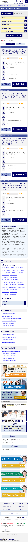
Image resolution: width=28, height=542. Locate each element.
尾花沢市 (8, 272)
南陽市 (13, 272)
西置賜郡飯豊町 (5, 292)
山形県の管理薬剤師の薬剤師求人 (9, 360)
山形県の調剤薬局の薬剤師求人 (9, 313)
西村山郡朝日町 (13, 277)
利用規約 (8, 534)
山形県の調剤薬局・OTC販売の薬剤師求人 (11, 318)
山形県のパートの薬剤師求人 (8, 342)
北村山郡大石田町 (14, 279)
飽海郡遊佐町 (13, 294)
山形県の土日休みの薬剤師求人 (9, 355)
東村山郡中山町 (5, 275)
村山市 (13, 270)
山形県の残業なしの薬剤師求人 (9, 353)
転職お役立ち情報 (7, 509)
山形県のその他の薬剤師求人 (8, 325)
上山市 (8, 270)
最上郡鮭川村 (21, 284)
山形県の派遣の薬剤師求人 (8, 339)
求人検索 (19, 5)
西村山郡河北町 (13, 275)
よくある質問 (21, 506)
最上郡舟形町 (20, 282)
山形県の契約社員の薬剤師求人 (9, 337)
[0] (21, 2)
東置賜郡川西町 (21, 287)
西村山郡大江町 (5, 279)
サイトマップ (3, 534)
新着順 (10, 43)
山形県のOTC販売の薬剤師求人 (9, 320)
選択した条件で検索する (14, 35)
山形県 (23, 5)
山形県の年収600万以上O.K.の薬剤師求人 (11, 351)
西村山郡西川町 (5, 277)
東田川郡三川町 (13, 292)
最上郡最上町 (12, 282)
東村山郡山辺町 (20, 272)
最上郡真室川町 (5, 284)
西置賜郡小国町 (5, 289)
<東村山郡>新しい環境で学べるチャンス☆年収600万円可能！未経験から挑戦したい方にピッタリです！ (14, 51)
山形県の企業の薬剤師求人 (8, 323)
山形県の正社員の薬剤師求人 (8, 334)
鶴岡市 (12, 267)
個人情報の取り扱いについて (15, 534)
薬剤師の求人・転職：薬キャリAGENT (8, 5)
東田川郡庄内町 (5, 294)
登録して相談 (21, 509)
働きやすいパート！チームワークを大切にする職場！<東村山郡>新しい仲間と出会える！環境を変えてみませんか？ (14, 186)
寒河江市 (4, 270)
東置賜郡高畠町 (12, 287)
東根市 (3, 272)
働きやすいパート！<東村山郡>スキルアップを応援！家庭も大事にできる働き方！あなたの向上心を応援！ (14, 96)
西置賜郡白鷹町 (13, 289)
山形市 (3, 267)
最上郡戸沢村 (5, 287)
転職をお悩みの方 (7, 506)
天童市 (22, 270)
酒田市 (17, 267)
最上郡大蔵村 (13, 284)
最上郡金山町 (5, 282)
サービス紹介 (7, 503)
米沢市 (7, 267)
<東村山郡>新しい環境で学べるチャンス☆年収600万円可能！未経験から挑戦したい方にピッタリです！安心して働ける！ (14, 141)
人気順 (20, 43)
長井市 (18, 270)
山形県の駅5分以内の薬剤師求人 (9, 358)
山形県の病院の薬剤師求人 (8, 316)
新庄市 (21, 267)
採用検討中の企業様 (14, 513)
